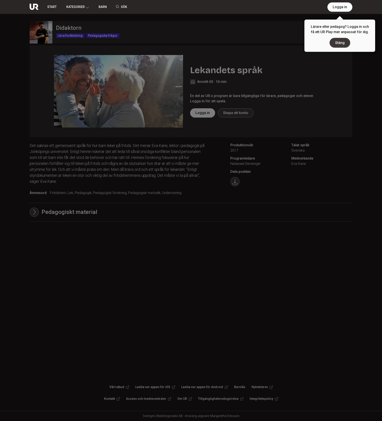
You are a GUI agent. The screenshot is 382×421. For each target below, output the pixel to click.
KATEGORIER (75, 7)
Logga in (340, 7)
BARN (103, 7)
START (52, 7)
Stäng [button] (340, 43)
